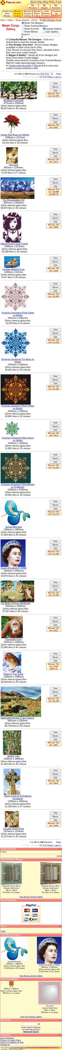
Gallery (10, 20)
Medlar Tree (13, 756)
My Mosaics (33, 6)
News (33, 2)
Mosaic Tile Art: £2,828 (53, 295)
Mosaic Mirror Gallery (37, 13)
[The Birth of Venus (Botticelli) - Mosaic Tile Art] (17, 582)
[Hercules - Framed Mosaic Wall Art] (12, 148)
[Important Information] (60, 1035)
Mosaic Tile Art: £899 (53, 226)
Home (2, 20)
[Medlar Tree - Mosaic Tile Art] (12, 731)
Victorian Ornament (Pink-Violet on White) (18, 314)
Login (3, 931)
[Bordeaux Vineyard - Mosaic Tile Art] (19, 82)
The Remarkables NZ (13, 200)
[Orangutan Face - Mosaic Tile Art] (12, 617)
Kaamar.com (13, 2)
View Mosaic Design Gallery (31, 976)
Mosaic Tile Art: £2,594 (53, 594)
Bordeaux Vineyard (13, 100)
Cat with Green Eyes (13, 828)
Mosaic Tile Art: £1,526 (53, 387)
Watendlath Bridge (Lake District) (17, 718)
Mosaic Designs (22, 20)
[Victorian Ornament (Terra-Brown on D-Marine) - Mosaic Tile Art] (16, 454)
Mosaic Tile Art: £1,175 (53, 513)
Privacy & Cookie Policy (11, 1040)
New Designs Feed (52, 20)
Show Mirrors (31, 31)
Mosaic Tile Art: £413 (53, 434)
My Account (56, 6)
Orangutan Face (13, 639)
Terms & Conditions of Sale (12, 1042)
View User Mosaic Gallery (31, 1017)
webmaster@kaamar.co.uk (18, 1047)
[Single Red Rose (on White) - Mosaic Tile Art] (12, 114)
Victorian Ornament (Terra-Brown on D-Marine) (17, 485)
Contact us (5, 1044)
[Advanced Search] (60, 1020)
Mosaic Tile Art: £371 (53, 160)
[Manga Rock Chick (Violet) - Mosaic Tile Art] (12, 214)
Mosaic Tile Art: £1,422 (53, 466)
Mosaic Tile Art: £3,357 (53, 95)
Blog (45, 2)
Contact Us (56, 12)
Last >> (58, 77)
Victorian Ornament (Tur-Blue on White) (17, 360)
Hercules (13, 165)
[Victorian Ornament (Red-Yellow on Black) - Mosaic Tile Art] (16, 375)
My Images (44, 6)
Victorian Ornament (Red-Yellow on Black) (17, 407)
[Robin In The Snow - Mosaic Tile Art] (12, 653)
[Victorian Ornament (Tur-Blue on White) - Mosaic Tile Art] (16, 329)
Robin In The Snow (13, 674)
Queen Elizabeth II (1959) (14, 568)
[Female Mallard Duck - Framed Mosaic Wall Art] (12, 257)
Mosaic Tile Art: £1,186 (53, 552)
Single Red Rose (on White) (15, 135)
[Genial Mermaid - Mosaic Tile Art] (16, 500)
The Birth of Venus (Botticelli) (15, 603)
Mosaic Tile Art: (53, 191)
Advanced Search (31, 1032)
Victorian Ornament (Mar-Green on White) (18, 439)
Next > (51, 77)
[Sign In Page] (60, 926)
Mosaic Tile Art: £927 (53, 629)
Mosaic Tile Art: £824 (53, 782)
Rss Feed (56, 2)
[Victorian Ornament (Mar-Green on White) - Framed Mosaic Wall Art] (12, 422)
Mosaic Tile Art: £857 (53, 743)
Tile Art (34, 20)
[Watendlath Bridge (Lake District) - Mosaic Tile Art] (21, 688)
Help (39, 2)
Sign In (37, 65)
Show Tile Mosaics (34, 23)
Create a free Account (20, 65)
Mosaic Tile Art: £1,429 (53, 341)
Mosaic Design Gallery (17, 13)
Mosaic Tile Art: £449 (53, 824)
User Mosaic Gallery (46, 13)
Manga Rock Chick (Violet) (14, 244)
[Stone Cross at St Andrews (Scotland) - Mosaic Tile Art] (11, 770)
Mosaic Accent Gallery (27, 13)
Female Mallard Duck (14, 269)
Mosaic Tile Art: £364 (53, 269)
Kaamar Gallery (53, 29)
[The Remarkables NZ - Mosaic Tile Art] (17, 178)
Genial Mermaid (13, 527)
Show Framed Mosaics (36, 26)
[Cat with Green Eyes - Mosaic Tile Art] (12, 812)
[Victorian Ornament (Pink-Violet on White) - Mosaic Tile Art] (15, 283)
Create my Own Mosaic (7, 13)
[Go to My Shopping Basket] (60, 849)
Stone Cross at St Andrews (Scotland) (17, 797)
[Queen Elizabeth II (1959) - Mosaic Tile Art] (13, 540)
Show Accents (31, 29)
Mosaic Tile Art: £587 (53, 126)
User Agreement (7, 1038)
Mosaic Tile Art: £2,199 (53, 700)
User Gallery (51, 31)
